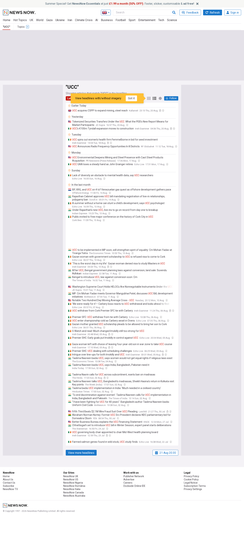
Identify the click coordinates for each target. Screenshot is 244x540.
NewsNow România (74, 485)
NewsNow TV (10, 489)
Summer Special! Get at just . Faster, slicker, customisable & (119, 3)
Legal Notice (191, 482)
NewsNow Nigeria (73, 482)
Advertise (128, 479)
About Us (8, 479)
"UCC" (6, 26)
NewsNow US (70, 479)
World (39, 20)
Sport (132, 20)
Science (172, 20)
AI (96, 20)
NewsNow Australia (74, 495)
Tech (161, 20)
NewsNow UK (70, 476)
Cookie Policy (191, 479)
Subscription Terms (195, 485)
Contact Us (9, 482)
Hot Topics (20, 20)
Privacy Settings (193, 489)
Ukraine (60, 20)
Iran (70, 20)
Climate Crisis (84, 20)
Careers (127, 482)
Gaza (49, 20)
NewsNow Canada (73, 492)
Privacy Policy (191, 476)
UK (31, 20)
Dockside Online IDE (134, 485)
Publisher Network (133, 476)
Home (6, 20)
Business (107, 20)
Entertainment (146, 20)
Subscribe (8, 485)
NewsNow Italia (71, 489)
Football (121, 20)
